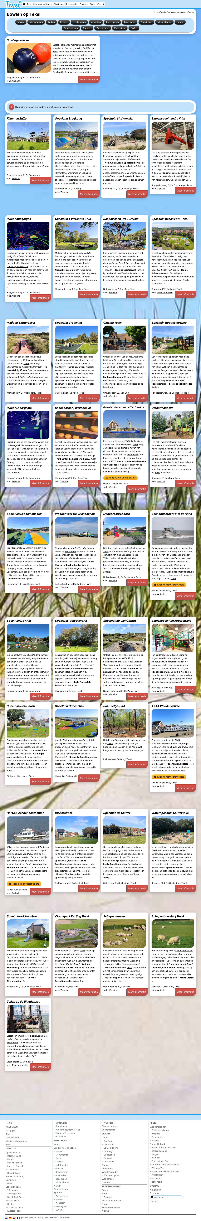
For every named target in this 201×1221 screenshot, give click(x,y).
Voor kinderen (12, 1137)
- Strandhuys (12, 1169)
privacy (40, 1217)
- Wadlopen (107, 1123)
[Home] (24, 4)
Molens (63, 22)
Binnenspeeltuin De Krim (168, 118)
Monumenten (36, 22)
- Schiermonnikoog (159, 1130)
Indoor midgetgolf (19, 219)
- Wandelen (59, 1203)
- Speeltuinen (60, 1179)
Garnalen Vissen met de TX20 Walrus (123, 407)
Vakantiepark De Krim (17, 266)
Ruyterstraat (63, 813)
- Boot (105, 1193)
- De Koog (107, 1151)
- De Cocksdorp (110, 1148)
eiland (106, 367)
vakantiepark (126, 166)
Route (105, 1190)
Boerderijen (129, 22)
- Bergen (154, 1154)
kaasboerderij (116, 960)
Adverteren (155, 1189)
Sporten (87, 28)
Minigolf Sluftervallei (21, 322)
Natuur (180, 22)
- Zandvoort (156, 1182)
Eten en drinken (109, 1126)
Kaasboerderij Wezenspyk (73, 408)
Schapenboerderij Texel (168, 916)
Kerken (51, 22)
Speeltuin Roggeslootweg (169, 322)
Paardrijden (119, 28)
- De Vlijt (10, 1159)
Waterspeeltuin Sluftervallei (170, 813)
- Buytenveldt (12, 1200)
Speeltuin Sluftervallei (118, 118)
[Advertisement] (93, 91)
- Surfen (58, 1209)
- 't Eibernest (12, 1190)
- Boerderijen (60, 1175)
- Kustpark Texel (14, 1211)
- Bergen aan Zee (158, 1151)
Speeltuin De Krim (19, 620)
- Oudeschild (108, 1154)
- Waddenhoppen (110, 1175)
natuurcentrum (115, 661)
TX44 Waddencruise (166, 706)
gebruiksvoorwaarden (28, 1217)
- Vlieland (154, 1140)
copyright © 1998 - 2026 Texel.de (57, 1217)
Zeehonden (107, 1168)
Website (16, 81)
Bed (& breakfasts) (15, 1176)
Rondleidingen (71, 28)
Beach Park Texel (160, 256)
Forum (105, 1204)
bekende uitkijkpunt (116, 857)
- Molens (58, 1161)
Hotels (9, 1183)
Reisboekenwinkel (111, 1207)
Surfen (134, 28)
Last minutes (60, 1136)
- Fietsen (58, 1199)
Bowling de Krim (18, 40)
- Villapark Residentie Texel (67, 1129)
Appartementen (13, 1152)
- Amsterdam (156, 1175)
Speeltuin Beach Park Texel (170, 219)
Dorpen (105, 1137)
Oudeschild (108, 451)
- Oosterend (108, 1161)
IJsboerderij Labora (116, 514)
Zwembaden (103, 28)
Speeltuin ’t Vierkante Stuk (73, 219)
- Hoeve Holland (14, 1162)
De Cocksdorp (134, 548)
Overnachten (39, 4)
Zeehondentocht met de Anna (172, 514)
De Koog (110, 276)
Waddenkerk (13, 974)
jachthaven (85, 747)
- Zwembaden (61, 1196)
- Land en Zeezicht (15, 1166)
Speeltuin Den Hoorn (21, 706)
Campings (11, 1180)
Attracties (96, 22)
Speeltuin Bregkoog (68, 118)
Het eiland (11, 1130)
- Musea (58, 1151)
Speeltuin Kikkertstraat (22, 916)
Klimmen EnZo (17, 118)
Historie (106, 1182)
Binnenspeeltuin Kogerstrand (171, 620)
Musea (21, 22)
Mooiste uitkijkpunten (16, 1141)
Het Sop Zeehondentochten (25, 813)
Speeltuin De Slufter (116, 813)
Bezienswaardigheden (65, 1148)
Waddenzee (132, 454)
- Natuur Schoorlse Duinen (163, 1147)
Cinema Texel (112, 322)
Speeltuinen (146, 22)
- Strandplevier (13, 1173)
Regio (92, 4)
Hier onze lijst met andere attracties (35, 107)
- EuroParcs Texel (14, 1207)
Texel (29, 4)
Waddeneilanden (110, 1172)
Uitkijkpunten (79, 22)
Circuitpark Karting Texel (72, 916)
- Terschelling (156, 1137)
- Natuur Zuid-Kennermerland (164, 1171)
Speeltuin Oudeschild (69, 706)
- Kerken (58, 1158)
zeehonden (64, 555)
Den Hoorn (36, 575)
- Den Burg (107, 1141)
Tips (8, 1134)
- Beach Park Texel (15, 1197)
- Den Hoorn (108, 1144)
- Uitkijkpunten (61, 1165)
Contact (154, 1201)
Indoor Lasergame (19, 408)
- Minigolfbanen (61, 1182)
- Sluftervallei (60, 1123)
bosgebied (114, 747)
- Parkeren (107, 1197)
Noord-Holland (157, 1144)
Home (9, 1123)
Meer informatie (89, 79)
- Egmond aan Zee (159, 1161)
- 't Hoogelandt (13, 1193)
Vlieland (64, 558)
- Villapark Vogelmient (64, 1133)
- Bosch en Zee (13, 1155)
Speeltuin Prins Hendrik (71, 620)
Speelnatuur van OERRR (119, 620)
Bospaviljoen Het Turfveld (120, 219)
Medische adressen (111, 1200)
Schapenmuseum (115, 916)
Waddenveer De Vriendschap (75, 514)
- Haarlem (155, 1178)
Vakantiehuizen (13, 1187)
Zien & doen (59, 4)
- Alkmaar (155, 1157)
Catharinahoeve (162, 408)
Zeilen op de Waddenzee (23, 1001)
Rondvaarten (112, 22)
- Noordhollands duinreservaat (165, 1164)
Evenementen (72, 4)
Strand (49, 4)
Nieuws (105, 1211)
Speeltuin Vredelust (68, 322)
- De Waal (107, 1158)
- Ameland (155, 1133)
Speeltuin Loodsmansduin (25, 514)
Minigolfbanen (164, 22)
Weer (99, 4)
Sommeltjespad (114, 706)
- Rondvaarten (61, 1172)
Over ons (154, 1193)
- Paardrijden (60, 1206)
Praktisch (84, 4)
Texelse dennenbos (131, 273)
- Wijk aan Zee (157, 1168)
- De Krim (10, 1204)
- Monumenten (61, 1154)
